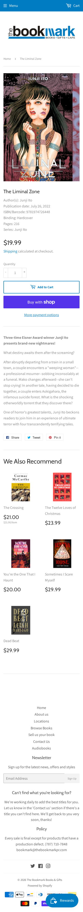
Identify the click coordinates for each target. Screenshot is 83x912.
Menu (13, 5)
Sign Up (72, 778)
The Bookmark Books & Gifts (44, 880)
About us (41, 714)
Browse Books (41, 728)
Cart (76, 5)
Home (7, 59)
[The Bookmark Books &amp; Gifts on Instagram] (48, 866)
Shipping (10, 251)
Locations (41, 721)
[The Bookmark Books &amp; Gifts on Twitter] (32, 866)
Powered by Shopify (40, 886)
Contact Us (41, 741)
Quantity (9, 264)
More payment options (41, 314)
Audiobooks (41, 748)
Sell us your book (41, 734)
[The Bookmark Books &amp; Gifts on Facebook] (40, 866)
